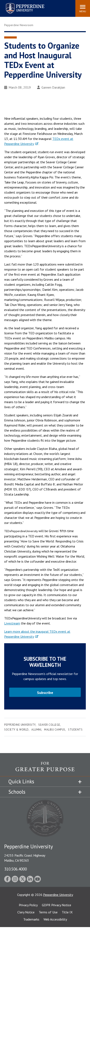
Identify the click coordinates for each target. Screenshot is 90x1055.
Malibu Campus (54, 729)
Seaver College (49, 725)
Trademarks (31, 919)
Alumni (36, 729)
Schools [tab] (16, 791)
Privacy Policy (28, 905)
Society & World (16, 729)
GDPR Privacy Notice (56, 905)
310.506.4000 (15, 869)
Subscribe (45, 692)
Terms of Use (48, 912)
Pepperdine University (20, 3)
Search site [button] (15, 6)
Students (75, 729)
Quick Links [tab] (21, 781)
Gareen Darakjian (53, 87)
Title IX (67, 912)
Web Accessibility (55, 919)
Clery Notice (26, 912)
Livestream (12, 623)
